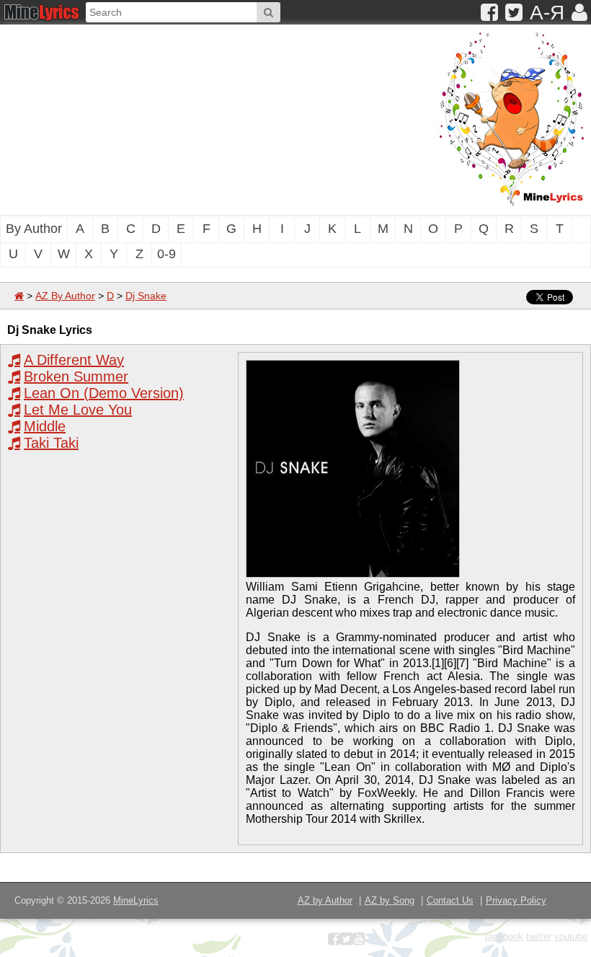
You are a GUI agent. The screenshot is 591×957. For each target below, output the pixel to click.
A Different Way (74, 360)
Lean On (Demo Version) (104, 393)
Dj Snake (145, 295)
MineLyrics (136, 900)
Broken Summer (76, 376)
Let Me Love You (78, 410)
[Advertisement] (191, 118)
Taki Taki (51, 443)
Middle (45, 426)
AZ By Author (65, 295)
